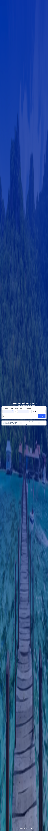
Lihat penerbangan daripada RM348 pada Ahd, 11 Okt (23, 405)
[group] (9, 411)
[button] (37, 2)
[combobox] (14, 411)
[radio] (5, 408)
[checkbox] (28, 408)
